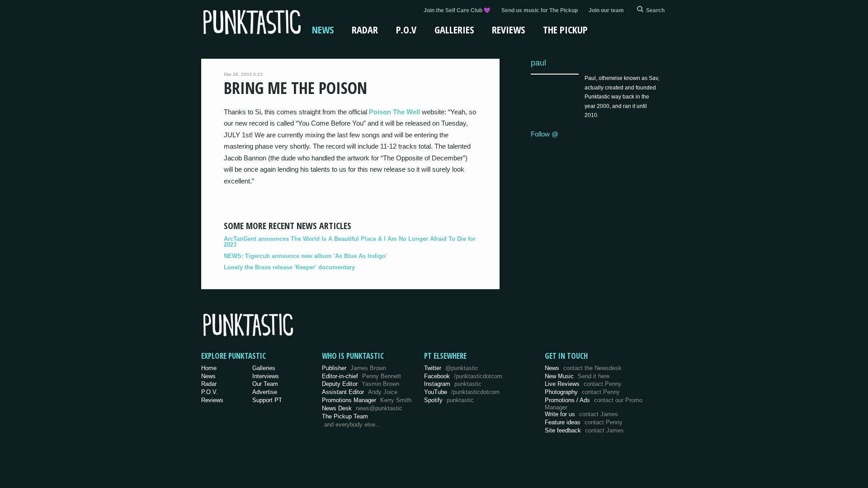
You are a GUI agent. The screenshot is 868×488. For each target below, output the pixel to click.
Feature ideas (584, 422)
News (323, 29)
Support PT (267, 400)
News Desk (362, 408)
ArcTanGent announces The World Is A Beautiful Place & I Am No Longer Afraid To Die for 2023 (350, 241)
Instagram (452, 383)
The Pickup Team (345, 416)
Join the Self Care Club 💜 (457, 10)
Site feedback (584, 430)
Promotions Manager (366, 400)
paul (538, 62)
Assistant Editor (359, 392)
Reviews (508, 29)
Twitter (451, 368)
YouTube (462, 392)
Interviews (265, 376)
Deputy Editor (360, 383)
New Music (577, 376)
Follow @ (544, 134)
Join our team (606, 10)
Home (209, 368)
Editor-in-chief (361, 376)
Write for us (581, 414)
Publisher (354, 368)
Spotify (449, 400)
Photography (582, 392)
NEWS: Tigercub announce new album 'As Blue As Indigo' (305, 256)
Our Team (265, 383)
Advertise (264, 392)
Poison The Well (394, 112)
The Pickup (565, 29)
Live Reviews (583, 383)
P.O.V (406, 29)
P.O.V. (209, 392)
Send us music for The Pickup (539, 10)
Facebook (463, 376)
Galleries (454, 29)
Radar (365, 29)
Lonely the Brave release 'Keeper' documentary (289, 267)
